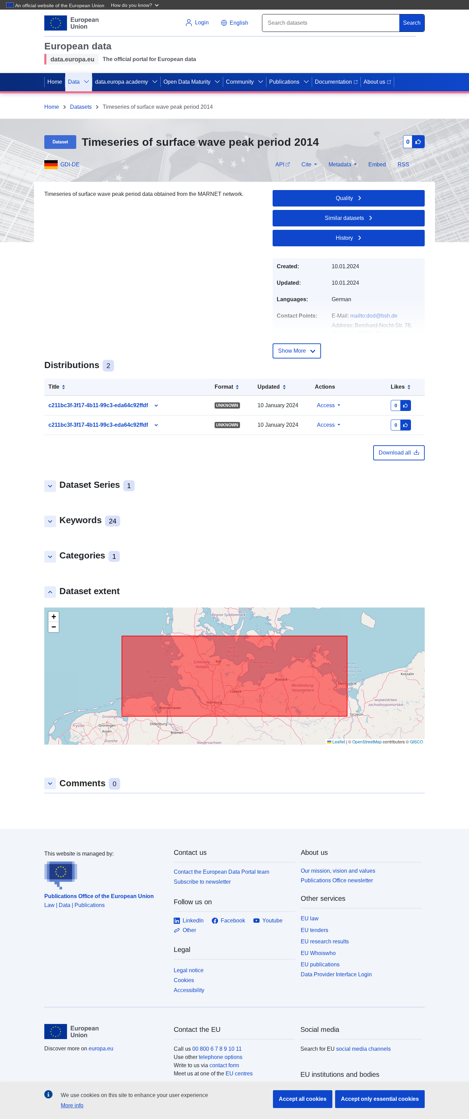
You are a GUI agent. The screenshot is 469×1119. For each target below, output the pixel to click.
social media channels (363, 1049)
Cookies (184, 980)
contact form (224, 1065)
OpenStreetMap (367, 741)
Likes (398, 387)
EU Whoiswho (318, 953)
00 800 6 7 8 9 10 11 (217, 1049)
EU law (310, 918)
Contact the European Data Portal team (221, 872)
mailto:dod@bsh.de (374, 316)
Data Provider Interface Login (336, 974)
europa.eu (101, 1048)
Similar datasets (344, 218)
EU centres (239, 1073)
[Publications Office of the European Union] (104, 874)
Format (224, 387)
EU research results (325, 941)
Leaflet (338, 741)
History (344, 238)
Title (53, 387)
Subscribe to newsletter (202, 882)
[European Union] (105, 1031)
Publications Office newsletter (337, 880)
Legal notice (189, 970)
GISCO (416, 741)
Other (189, 930)
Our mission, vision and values (338, 871)
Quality (344, 198)
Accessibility (189, 990)
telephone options (220, 1057)
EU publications (320, 964)
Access (326, 405)
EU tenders (314, 930)
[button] (135, 5)
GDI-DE (70, 164)
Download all (395, 453)
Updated (269, 387)
